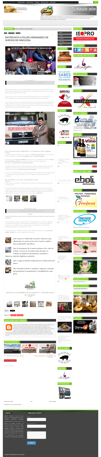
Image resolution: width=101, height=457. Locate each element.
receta (22, 426)
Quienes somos (29, 2)
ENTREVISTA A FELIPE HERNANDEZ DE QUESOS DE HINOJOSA (26, 39)
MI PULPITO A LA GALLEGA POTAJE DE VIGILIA (63, 238)
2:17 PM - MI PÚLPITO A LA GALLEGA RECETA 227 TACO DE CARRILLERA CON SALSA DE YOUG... (39, 28)
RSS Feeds (61, 41)
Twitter (60, 32)
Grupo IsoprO (53, 2)
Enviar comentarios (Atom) (15, 404)
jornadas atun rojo (13, 421)
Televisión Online (44, 2)
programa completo (14, 426)
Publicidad (37, 2)
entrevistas (20, 315)
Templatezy (21, 454)
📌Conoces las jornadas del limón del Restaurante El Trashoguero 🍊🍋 (65, 277)
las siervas (19, 421)
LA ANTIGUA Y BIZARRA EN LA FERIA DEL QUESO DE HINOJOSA (64, 318)
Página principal (21, 2)
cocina (10, 417)
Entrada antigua (52, 401)
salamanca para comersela (17, 436)
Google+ (61, 35)
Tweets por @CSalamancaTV (79, 281)
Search (96, 2)
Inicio (31, 401)
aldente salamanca (9, 416)
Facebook (61, 38)
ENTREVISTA (13, 315)
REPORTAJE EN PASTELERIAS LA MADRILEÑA (62, 258)
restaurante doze (8, 436)
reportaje (6, 428)
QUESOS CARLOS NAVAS (64, 180)
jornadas (6, 421)
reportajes (21, 435)
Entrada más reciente (8, 401)
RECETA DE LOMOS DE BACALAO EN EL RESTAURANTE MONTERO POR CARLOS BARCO (64, 339)
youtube (61, 44)
